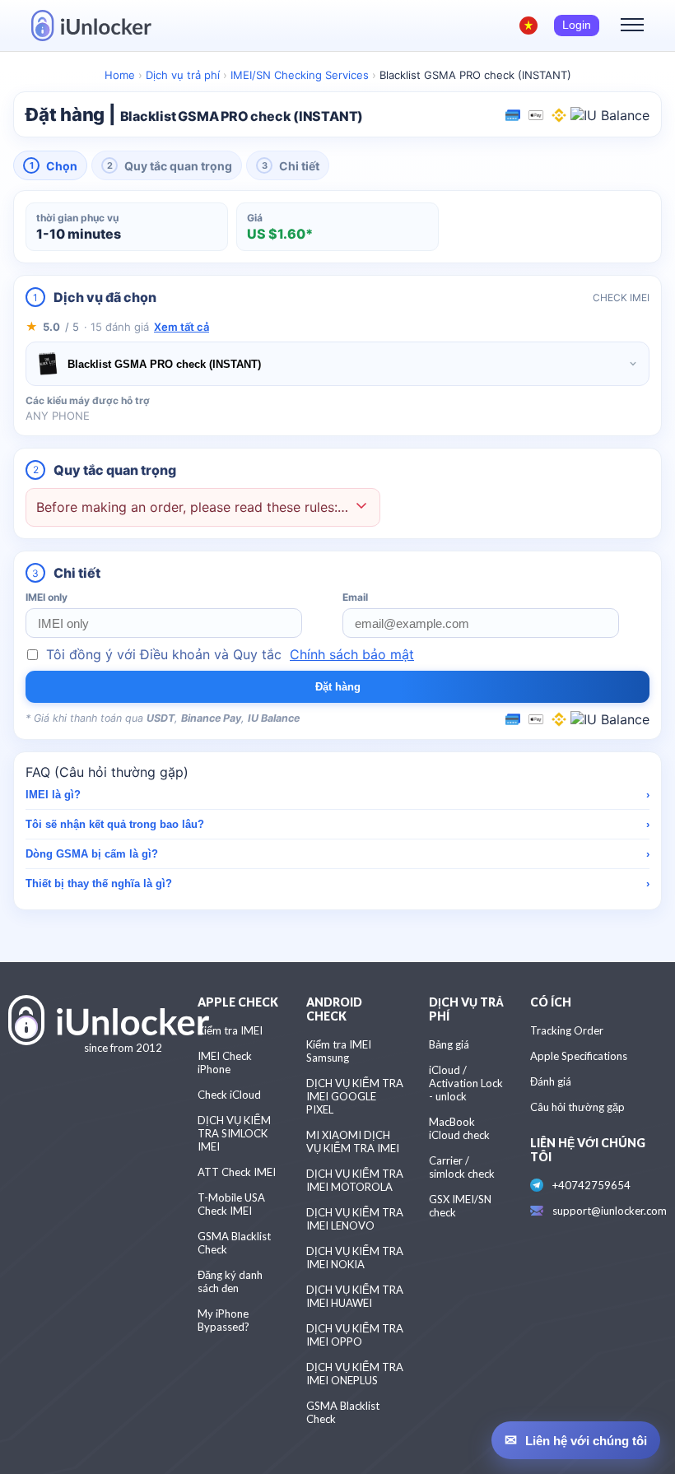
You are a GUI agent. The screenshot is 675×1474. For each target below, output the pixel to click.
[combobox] (337, 364)
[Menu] (632, 25)
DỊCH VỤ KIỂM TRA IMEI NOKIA (354, 1257)
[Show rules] (361, 507)
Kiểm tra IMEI (230, 1030)
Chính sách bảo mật (352, 654)
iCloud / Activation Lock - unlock (466, 1083)
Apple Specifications (578, 1055)
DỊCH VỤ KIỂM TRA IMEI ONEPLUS (354, 1373)
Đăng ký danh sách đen (230, 1281)
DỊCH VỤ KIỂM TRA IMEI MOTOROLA (354, 1180)
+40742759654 (591, 1185)
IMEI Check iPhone (225, 1062)
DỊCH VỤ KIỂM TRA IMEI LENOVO (354, 1219)
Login (576, 25)
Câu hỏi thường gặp (577, 1107)
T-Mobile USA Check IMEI (231, 1204)
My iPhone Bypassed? (223, 1320)
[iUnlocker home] (91, 25)
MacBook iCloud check (459, 1128)
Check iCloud (229, 1094)
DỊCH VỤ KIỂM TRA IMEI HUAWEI (354, 1296)
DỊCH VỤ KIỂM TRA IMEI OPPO (354, 1335)
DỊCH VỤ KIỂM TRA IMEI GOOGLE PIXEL (354, 1096)
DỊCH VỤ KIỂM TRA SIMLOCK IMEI (234, 1133)
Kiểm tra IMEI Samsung (338, 1051)
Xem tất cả (181, 326)
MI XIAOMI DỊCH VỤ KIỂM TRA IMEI (352, 1141)
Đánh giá (550, 1081)
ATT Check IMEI (237, 1172)
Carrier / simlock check (462, 1167)
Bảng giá (449, 1044)
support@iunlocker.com (609, 1210)
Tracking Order (566, 1030)
